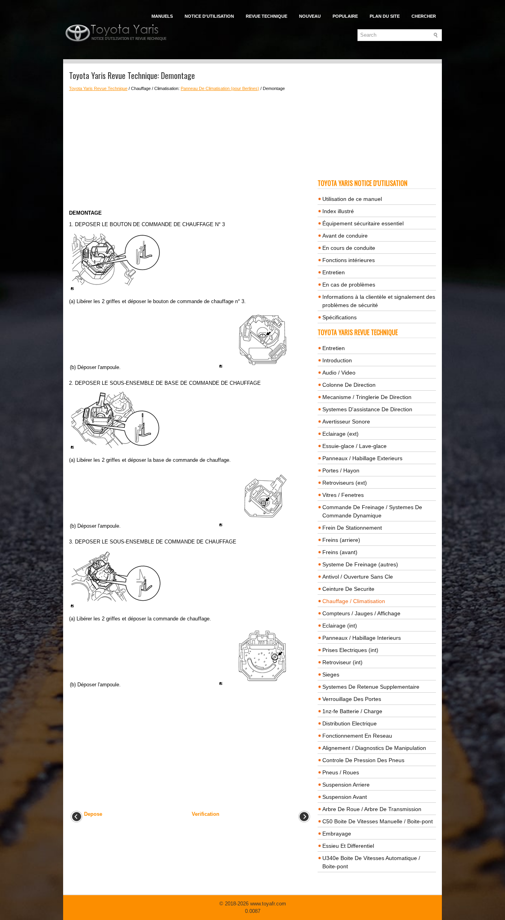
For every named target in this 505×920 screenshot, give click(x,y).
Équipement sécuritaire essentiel (363, 223)
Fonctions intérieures (348, 260)
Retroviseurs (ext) (344, 483)
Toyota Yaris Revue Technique (98, 88)
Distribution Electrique (349, 723)
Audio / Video (338, 372)
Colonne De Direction (349, 385)
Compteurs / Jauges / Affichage (361, 613)
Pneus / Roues (340, 772)
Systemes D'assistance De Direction (367, 409)
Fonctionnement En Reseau (357, 736)
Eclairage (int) (339, 625)
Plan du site (385, 16)
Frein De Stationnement (352, 528)
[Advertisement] (190, 150)
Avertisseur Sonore (346, 421)
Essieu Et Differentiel (348, 846)
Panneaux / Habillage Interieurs (361, 638)
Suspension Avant (344, 797)
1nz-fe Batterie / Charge (352, 711)
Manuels (162, 16)
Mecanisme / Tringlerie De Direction (366, 397)
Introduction (337, 360)
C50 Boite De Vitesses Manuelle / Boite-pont (377, 821)
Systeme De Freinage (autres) (360, 564)
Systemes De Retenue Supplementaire (370, 687)
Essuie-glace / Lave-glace (354, 446)
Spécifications (339, 317)
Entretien (333, 272)
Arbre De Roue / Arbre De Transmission (371, 809)
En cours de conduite (348, 248)
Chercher (423, 16)
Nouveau (310, 16)
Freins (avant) (339, 552)
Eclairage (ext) (340, 434)
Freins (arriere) (341, 540)
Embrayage (336, 833)
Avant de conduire (345, 235)
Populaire (345, 16)
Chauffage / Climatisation (353, 601)
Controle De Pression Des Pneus (363, 760)
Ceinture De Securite (348, 589)
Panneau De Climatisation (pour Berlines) (220, 88)
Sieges (330, 674)
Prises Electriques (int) (350, 650)
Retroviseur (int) (342, 662)
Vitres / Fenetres (343, 495)
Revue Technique (266, 16)
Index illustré (338, 211)
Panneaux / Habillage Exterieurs (362, 458)
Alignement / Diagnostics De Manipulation (374, 748)
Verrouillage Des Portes (351, 699)
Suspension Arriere (346, 784)
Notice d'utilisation (209, 16)
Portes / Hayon (340, 470)
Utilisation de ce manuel (352, 199)
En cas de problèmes (348, 284)
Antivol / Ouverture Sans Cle (357, 576)
